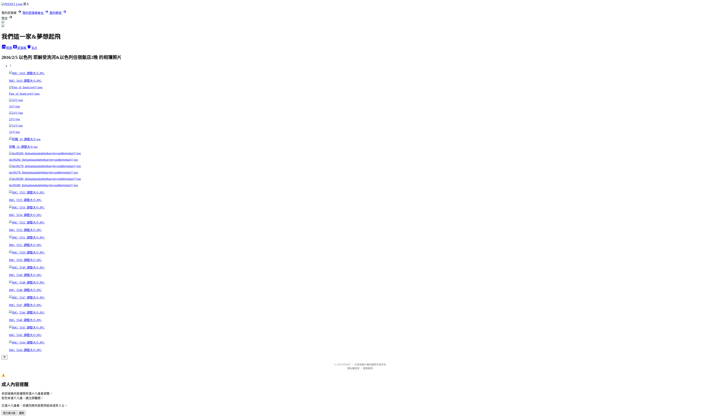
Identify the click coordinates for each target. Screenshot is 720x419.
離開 (21, 413)
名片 (35, 48)
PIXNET (346, 364)
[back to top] (5, 357)
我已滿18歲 (9, 413)
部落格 (22, 48)
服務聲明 (368, 368)
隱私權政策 (353, 368)
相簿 (9, 48)
